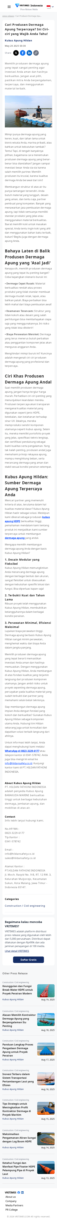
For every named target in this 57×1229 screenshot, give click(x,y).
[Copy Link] (36, 53)
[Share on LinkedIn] (29, 53)
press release (8, 16)
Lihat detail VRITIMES (17, 951)
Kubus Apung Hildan (18, 40)
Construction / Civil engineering (25, 905)
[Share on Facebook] (22, 53)
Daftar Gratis (28, 959)
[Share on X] (16, 53)
